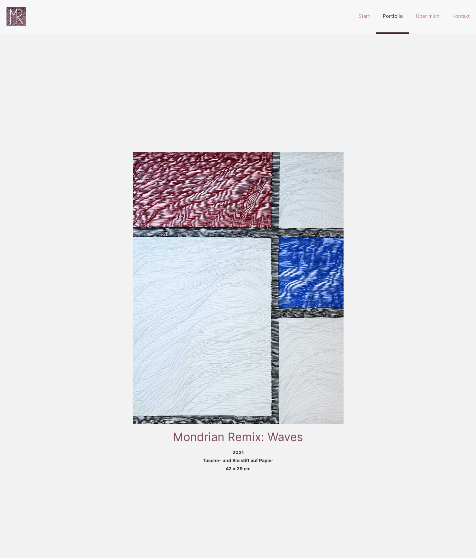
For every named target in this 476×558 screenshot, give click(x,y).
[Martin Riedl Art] (16, 16)
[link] (238, 288)
